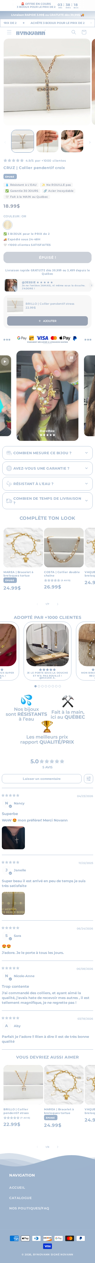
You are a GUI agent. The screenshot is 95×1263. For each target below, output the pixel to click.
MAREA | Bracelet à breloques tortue (18, 573)
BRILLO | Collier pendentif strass (16, 1111)
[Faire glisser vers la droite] (90, 142)
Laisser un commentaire (42, 779)
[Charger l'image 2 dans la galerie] (47, 141)
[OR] (7, 225)
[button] (9, 32)
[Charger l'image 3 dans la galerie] (72, 141)
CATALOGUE (20, 1198)
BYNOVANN (41, 1254)
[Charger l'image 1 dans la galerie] (22, 141)
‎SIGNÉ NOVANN (62, 1254)
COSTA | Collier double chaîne (62, 573)
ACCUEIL (17, 1187)
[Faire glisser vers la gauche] (5, 142)
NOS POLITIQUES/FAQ (29, 1208)
